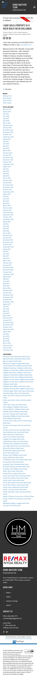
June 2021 (6, 254)
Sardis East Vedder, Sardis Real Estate (15, 478)
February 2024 (7, 180)
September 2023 (8, 192)
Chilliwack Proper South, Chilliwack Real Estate (18, 379)
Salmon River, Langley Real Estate (14, 473)
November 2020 (8, 270)
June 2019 (6, 309)
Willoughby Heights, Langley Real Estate (16, 503)
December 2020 (8, 267)
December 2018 (8, 322)
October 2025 (7, 134)
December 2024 (8, 157)
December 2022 (8, 212)
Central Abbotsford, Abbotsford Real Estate (17, 366)
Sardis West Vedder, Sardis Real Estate (16, 485)
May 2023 (6, 201)
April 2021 (6, 258)
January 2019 (7, 320)
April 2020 (6, 286)
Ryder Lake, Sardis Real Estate (13, 471)
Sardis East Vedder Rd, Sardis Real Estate (17, 476)
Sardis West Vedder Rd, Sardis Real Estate (17, 482)
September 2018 (8, 329)
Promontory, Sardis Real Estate (13, 462)
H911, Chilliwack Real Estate (12, 418)
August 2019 (7, 304)
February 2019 (7, 318)
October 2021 (7, 244)
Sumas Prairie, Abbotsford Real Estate (15, 487)
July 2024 (6, 169)
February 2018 (7, 345)
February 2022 (7, 235)
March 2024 (7, 178)
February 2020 (7, 290)
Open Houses (7, 100)
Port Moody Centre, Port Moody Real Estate (17, 460)
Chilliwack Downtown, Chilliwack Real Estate (17, 368)
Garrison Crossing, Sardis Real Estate (15, 414)
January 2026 (7, 128)
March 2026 (7, 123)
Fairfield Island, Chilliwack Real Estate (15, 411)
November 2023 (8, 187)
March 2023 (7, 205)
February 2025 (7, 153)
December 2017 (8, 350)
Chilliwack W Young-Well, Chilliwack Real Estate (18, 389)
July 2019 (6, 306)
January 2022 (7, 238)
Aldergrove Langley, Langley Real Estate (16, 363)
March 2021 (6, 261)
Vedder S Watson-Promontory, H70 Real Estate (18, 496)
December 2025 (8, 130)
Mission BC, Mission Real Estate (13, 448)
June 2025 (6, 144)
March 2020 (7, 288)
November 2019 (8, 297)
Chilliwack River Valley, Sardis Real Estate (16, 386)
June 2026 (6, 116)
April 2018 (6, 341)
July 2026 (6, 114)
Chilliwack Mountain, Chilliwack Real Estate (17, 373)
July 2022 (6, 224)
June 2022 (6, 226)
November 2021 (8, 242)
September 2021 (8, 247)
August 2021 (7, 249)
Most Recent (7, 109)
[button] (4, 632)
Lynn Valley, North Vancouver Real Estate (16, 446)
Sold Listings (7, 103)
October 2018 (7, 327)
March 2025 (7, 150)
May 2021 (6, 256)
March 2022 (7, 233)
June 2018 (6, 336)
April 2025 (6, 148)
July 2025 (6, 141)
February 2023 (7, 208)
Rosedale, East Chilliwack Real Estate (15, 469)
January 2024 (7, 183)
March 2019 (7, 316)
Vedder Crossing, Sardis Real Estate (15, 489)
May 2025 (6, 146)
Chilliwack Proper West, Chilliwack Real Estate (16, 35)
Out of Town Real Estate (11, 453)
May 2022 (6, 228)
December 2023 (8, 185)
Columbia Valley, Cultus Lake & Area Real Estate (18, 391)
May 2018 (6, 338)
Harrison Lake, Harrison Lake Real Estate (16, 430)
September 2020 (8, 274)
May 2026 (6, 118)
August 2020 (7, 277)
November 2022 (8, 215)
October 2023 (7, 189)
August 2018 (7, 332)
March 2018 (7, 343)
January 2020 (7, 293)
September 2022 (8, 219)
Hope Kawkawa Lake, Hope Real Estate (15, 432)
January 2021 (7, 265)
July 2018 (6, 334)
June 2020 (6, 281)
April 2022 (6, 231)
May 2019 (6, 311)
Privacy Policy (8, 638)
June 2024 (6, 171)
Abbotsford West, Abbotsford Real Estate (16, 359)
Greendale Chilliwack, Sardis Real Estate (16, 416)
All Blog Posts (7, 96)
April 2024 (6, 176)
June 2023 (6, 199)
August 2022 (7, 222)
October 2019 (7, 300)
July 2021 (6, 251)
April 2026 (6, 121)
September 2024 (8, 164)
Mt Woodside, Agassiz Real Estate (14, 450)
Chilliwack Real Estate (10, 384)
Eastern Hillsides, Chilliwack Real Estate (16, 409)
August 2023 (7, 194)
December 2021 (8, 240)
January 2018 (7, 348)
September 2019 (8, 302)
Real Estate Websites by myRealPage (22, 638)
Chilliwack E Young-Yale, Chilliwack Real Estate (18, 370)
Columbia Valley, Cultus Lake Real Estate (16, 393)
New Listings (7, 98)
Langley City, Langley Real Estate (13, 439)
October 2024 (7, 162)
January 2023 (7, 210)
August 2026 (7, 111)
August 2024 (7, 166)
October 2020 (7, 272)
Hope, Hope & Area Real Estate (13, 434)
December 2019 (8, 295)
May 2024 (6, 173)
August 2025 (7, 139)
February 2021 (7, 263)
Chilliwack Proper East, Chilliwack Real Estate (18, 377)
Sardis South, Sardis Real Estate (13, 480)
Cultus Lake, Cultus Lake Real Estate (15, 405)
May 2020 (6, 283)
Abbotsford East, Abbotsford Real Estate (16, 356)
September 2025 (8, 137)
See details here (26, 45)
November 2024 (8, 160)
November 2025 (8, 132)
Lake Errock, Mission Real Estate (13, 437)
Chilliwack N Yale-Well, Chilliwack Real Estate (17, 375)
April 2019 (6, 313)
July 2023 (6, 196)
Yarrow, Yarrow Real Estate (12, 505)
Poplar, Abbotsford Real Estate (13, 457)
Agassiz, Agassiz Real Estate (12, 361)
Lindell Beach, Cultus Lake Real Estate (15, 441)
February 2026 (7, 125)
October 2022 (7, 217)
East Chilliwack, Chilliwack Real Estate (15, 407)
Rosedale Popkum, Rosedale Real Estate (16, 466)
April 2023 (6, 203)
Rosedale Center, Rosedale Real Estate (15, 464)
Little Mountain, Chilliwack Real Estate (15, 444)
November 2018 (8, 325)
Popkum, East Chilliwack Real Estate (15, 455)
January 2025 (7, 155)
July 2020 (6, 279)
